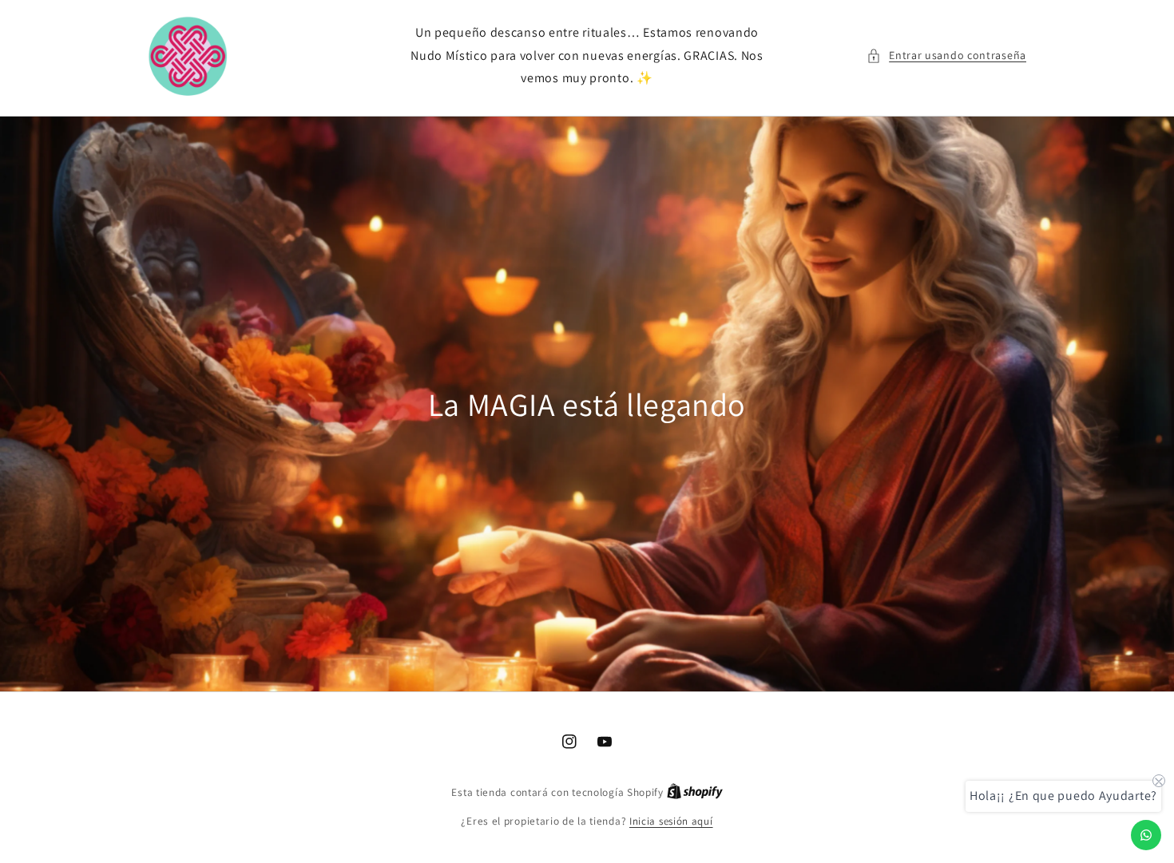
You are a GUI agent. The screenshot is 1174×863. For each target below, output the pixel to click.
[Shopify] (695, 792)
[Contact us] (1146, 835)
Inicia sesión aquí (671, 821)
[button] (946, 55)
